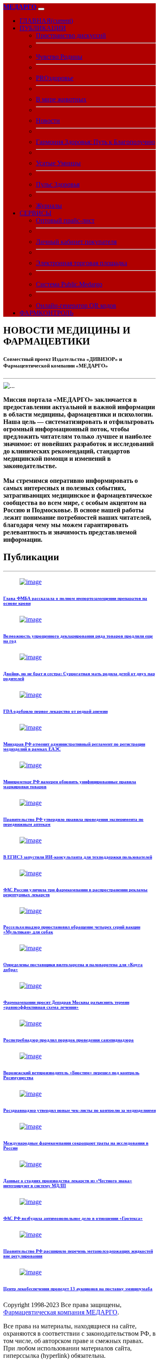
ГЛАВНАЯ (46, 20)
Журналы (49, 205)
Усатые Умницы (58, 163)
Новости (48, 120)
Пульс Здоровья (58, 184)
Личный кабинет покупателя (76, 241)
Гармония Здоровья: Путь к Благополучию (95, 141)
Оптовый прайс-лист (65, 220)
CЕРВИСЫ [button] (35, 213)
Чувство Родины (59, 56)
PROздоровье (54, 77)
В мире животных (61, 99)
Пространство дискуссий (71, 35)
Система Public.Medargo (69, 284)
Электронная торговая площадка (81, 262)
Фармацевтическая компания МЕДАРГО (60, 1312)
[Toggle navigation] (41, 9)
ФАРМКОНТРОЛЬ (46, 312)
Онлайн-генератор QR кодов (76, 305)
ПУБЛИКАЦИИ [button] (43, 28)
